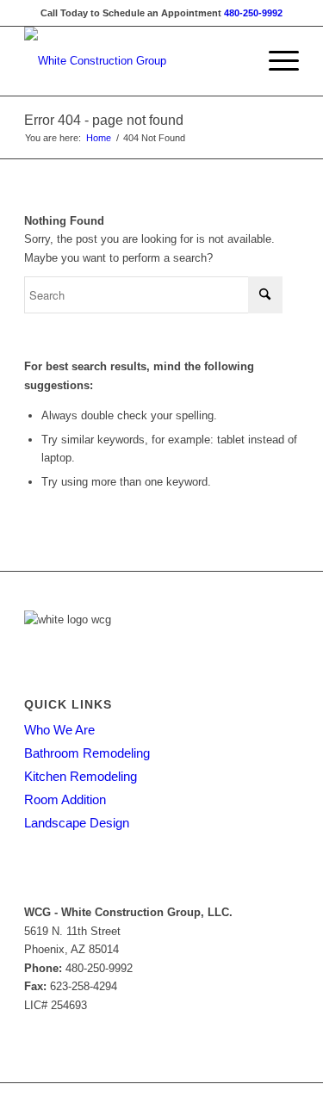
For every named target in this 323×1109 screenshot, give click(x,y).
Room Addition (65, 799)
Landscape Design (76, 822)
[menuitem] (275, 61)
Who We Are (59, 729)
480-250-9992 (253, 13)
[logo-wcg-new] (134, 61)
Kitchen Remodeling (80, 776)
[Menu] (275, 61)
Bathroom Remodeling (87, 753)
